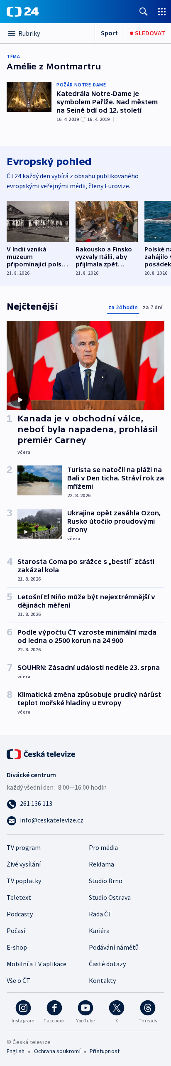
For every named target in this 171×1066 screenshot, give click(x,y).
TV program (24, 847)
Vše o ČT (18, 980)
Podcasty (20, 914)
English (15, 1051)
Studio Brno (105, 880)
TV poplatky (24, 880)
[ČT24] (23, 12)
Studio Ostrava (110, 897)
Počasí (16, 930)
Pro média (103, 847)
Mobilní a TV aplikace (36, 964)
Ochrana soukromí (57, 1051)
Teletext (19, 897)
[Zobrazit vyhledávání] (143, 11)
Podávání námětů (114, 947)
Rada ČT (100, 914)
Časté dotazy (107, 964)
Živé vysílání (24, 864)
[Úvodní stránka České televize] (41, 753)
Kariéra (99, 930)
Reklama (101, 864)
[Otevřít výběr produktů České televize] (162, 11)
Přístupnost (105, 1051)
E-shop (17, 947)
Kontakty (102, 980)
